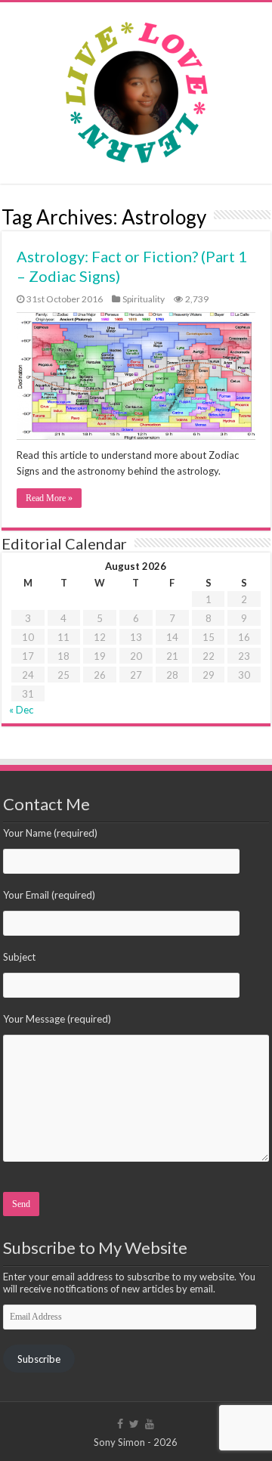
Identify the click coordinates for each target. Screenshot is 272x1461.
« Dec (21, 710)
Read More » (49, 498)
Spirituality (143, 299)
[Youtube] (150, 1424)
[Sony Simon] (136, 89)
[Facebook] (120, 1424)
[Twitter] (134, 1424)
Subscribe (38, 1359)
